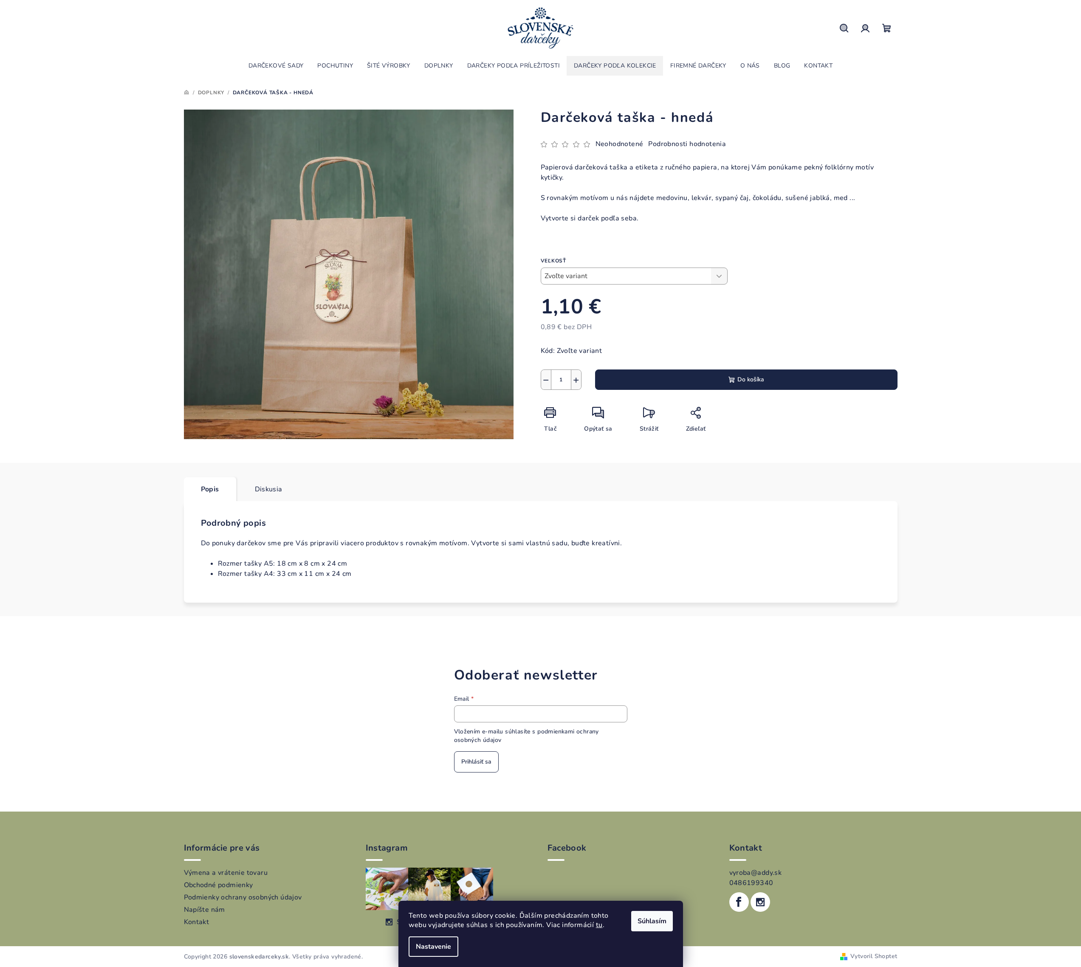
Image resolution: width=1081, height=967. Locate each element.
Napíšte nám (204, 909)
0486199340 (751, 883)
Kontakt (196, 922)
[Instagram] (760, 902)
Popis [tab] (210, 489)
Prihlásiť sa (476, 762)
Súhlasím (652, 921)
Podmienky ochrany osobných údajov (243, 897)
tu (599, 925)
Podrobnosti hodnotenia (687, 144)
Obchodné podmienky (218, 885)
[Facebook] (739, 902)
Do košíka (750, 379)
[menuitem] (276, 66)
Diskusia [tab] (268, 489)
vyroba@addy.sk (755, 872)
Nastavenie (433, 946)
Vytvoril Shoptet (873, 956)
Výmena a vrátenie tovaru (226, 872)
